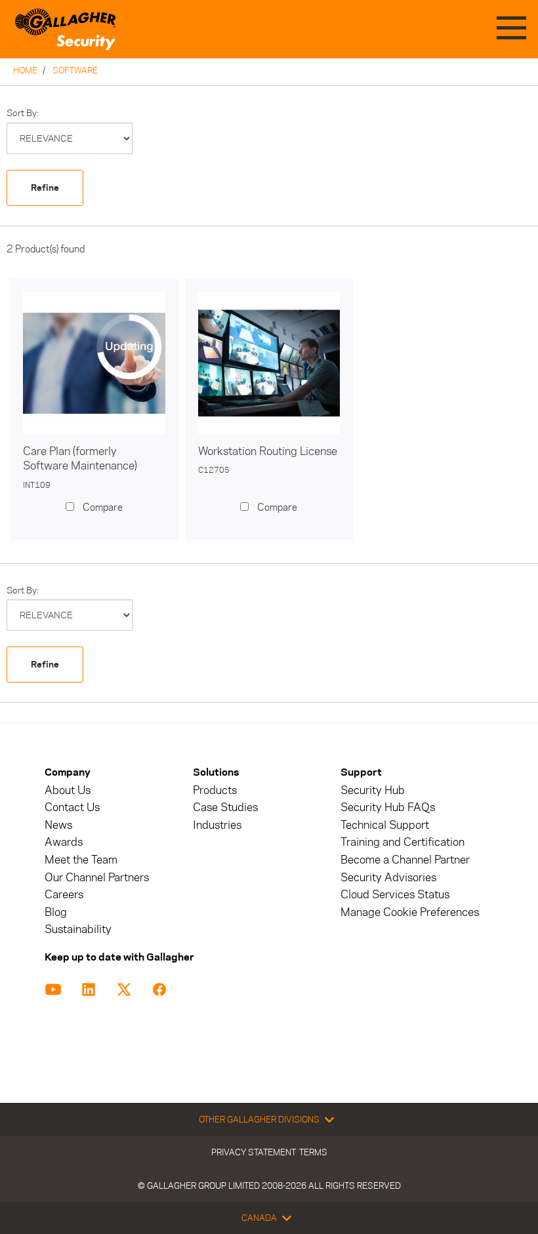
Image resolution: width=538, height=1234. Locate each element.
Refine (45, 188)
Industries (217, 825)
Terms (313, 1152)
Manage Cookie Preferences (410, 912)
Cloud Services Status (395, 895)
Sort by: (23, 113)
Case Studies (225, 807)
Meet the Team (81, 860)
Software (75, 70)
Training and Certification (403, 842)
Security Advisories (388, 878)
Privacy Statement (253, 1152)
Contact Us (72, 807)
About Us (68, 790)
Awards (64, 842)
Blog (56, 912)
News (58, 825)
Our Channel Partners (97, 878)
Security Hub (373, 790)
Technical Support (385, 825)
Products (215, 790)
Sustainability (78, 929)
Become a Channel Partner (405, 860)
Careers (64, 895)
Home (25, 70)
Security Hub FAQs (388, 807)
